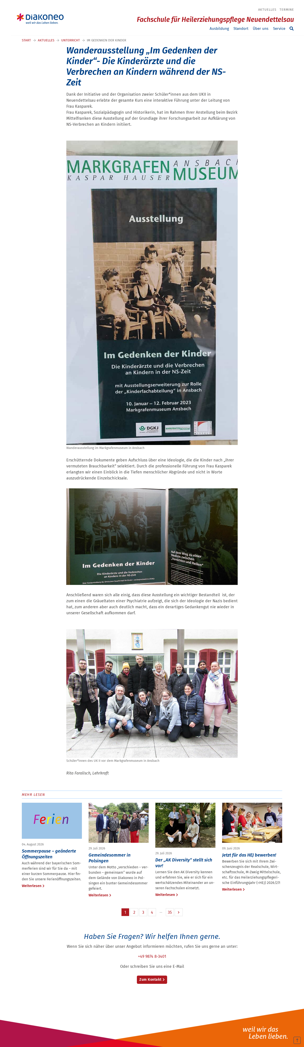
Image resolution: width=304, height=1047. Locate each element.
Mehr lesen (33, 794)
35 (170, 912)
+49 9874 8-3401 (152, 956)
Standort (240, 28)
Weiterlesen (31, 886)
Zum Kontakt (150, 979)
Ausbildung (219, 28)
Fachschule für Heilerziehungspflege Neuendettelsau (215, 20)
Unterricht (70, 40)
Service (279, 28)
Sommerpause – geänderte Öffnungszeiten (49, 853)
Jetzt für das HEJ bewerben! (249, 855)
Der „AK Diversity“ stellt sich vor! (183, 862)
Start (26, 40)
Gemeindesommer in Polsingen (109, 857)
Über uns (260, 28)
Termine (287, 10)
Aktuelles (267, 10)
